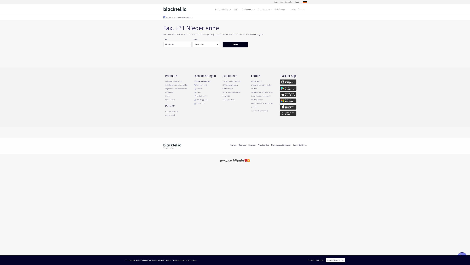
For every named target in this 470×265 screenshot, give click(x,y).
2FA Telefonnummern (230, 85)
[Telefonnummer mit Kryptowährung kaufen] (235, 160)
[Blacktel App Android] (288, 89)
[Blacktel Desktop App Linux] (288, 114)
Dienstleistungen (264, 9)
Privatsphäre (263, 145)
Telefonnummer (248, 9)
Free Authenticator (171, 111)
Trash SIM (200, 103)
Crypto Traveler (170, 115)
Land (165, 39)
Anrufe (199, 89)
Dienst (195, 39)
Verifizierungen (280, 9)
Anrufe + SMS (202, 85)
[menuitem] (224, 9)
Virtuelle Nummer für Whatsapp (262, 92)
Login (276, 2)
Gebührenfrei (202, 96)
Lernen (233, 145)
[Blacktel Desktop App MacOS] (288, 107)
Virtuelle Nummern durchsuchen (176, 85)
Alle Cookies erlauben (335, 260)
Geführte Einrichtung (223, 9)
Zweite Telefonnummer (259, 111)
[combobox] (206, 44)
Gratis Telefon (170, 100)
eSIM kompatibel (229, 100)
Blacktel (168, 17)
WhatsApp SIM (202, 100)
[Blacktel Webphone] (288, 82)
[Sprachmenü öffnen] (305, 2)
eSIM (235, 9)
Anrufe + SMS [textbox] (199, 45)
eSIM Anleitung (256, 81)
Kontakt (252, 145)
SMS (199, 92)
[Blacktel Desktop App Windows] (288, 101)
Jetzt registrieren (213, 34)
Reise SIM (226, 96)
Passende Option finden (173, 81)
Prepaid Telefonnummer (231, 81)
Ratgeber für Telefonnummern (176, 89)
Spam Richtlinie (300, 145)
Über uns (242, 145)
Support (301, 9)
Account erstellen (286, 2)
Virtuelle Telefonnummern (183, 17)
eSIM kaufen (169, 92)
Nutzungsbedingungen (281, 145)
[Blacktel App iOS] (288, 95)
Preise (293, 9)
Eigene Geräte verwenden (232, 92)
